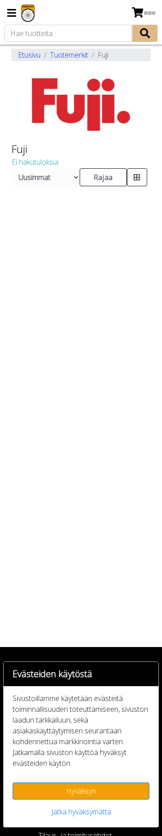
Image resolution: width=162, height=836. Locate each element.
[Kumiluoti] (28, 13)
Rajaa (103, 177)
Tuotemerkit (69, 55)
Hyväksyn (81, 791)
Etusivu (29, 55)
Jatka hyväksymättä (81, 812)
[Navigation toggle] (11, 14)
